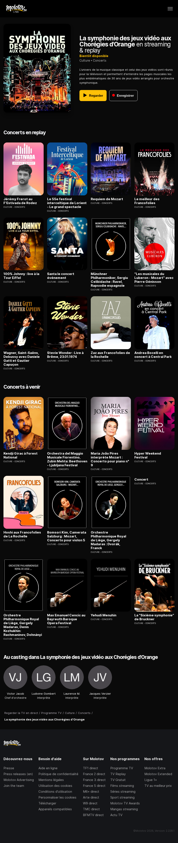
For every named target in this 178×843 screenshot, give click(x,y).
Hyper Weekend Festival (147, 455)
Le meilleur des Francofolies (147, 201)
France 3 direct (94, 780)
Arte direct (91, 797)
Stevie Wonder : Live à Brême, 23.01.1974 (65, 355)
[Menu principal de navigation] (170, 8)
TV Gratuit (118, 780)
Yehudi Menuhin (103, 615)
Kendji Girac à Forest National (20, 455)
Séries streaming (122, 791)
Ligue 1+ (150, 780)
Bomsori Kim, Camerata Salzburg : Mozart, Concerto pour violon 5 (66, 536)
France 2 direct (94, 774)
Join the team (13, 786)
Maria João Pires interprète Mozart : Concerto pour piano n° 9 (110, 459)
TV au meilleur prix (158, 786)
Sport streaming (122, 797)
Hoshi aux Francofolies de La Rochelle (22, 534)
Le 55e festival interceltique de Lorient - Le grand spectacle (67, 203)
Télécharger (47, 803)
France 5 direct (94, 786)
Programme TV (121, 768)
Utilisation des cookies (55, 786)
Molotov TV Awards (125, 803)
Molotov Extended (158, 774)
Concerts (99, 60)
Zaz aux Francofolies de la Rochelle (110, 355)
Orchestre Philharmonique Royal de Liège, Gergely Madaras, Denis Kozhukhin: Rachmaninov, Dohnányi (22, 625)
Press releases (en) (18, 774)
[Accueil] (16, 8)
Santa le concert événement (60, 276)
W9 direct (90, 803)
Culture (84, 60)
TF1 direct (90, 768)
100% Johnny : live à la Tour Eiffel (21, 276)
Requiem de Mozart (107, 199)
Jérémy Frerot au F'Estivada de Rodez (20, 201)
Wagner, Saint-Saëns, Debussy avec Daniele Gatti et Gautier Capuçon (21, 359)
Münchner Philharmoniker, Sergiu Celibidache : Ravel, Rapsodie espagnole (109, 280)
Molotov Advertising (18, 780)
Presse (8, 768)
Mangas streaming (124, 809)
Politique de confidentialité (58, 774)
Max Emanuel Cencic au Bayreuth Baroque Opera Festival (66, 619)
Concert (141, 479)
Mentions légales (51, 780)
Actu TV (116, 815)
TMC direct (91, 809)
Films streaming (122, 786)
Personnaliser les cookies (57, 797)
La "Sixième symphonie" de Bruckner (154, 617)
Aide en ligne (48, 768)
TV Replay (118, 774)
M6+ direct (91, 791)
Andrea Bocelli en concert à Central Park (153, 355)
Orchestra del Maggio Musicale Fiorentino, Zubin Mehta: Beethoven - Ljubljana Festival (67, 459)
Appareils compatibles (55, 809)
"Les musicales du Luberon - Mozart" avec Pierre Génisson (153, 278)
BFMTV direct (93, 815)
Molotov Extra (154, 768)
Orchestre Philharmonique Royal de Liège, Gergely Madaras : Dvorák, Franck (108, 540)
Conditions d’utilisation (55, 791)
